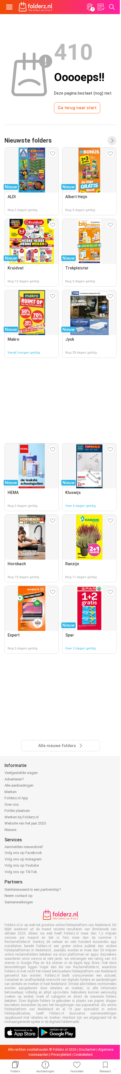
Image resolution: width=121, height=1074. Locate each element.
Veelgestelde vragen (21, 773)
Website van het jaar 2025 (25, 823)
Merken (11, 792)
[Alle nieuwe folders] (111, 140)
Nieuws (11, 830)
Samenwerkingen (19, 902)
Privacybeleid (61, 1055)
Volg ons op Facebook (23, 853)
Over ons (12, 804)
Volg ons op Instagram (23, 859)
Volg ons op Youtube (22, 865)
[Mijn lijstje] (100, 7)
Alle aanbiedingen (19, 785)
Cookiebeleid (83, 1055)
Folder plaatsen (17, 811)
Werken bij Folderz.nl (22, 817)
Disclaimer (87, 1050)
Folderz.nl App (16, 798)
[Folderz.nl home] (35, 7)
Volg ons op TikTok (21, 872)
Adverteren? (14, 779)
